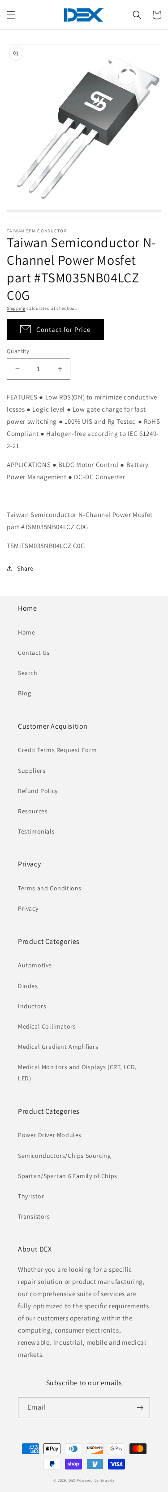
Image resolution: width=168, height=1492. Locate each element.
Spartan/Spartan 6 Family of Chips (67, 1176)
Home (26, 632)
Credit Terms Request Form (57, 750)
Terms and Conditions (50, 888)
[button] (11, 15)
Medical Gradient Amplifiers (58, 1047)
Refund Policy (38, 791)
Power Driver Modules (50, 1135)
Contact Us (34, 652)
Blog (24, 693)
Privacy (28, 908)
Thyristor (31, 1196)
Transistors (34, 1216)
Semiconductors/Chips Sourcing (64, 1156)
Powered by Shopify (96, 1480)
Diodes (28, 986)
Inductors (32, 1006)
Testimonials (36, 831)
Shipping (16, 308)
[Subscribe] (140, 1407)
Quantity (18, 351)
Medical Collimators (47, 1026)
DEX (72, 1480)
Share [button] (25, 568)
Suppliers (31, 770)
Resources (32, 811)
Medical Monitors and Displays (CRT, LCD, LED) (77, 1072)
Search (28, 673)
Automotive (35, 965)
